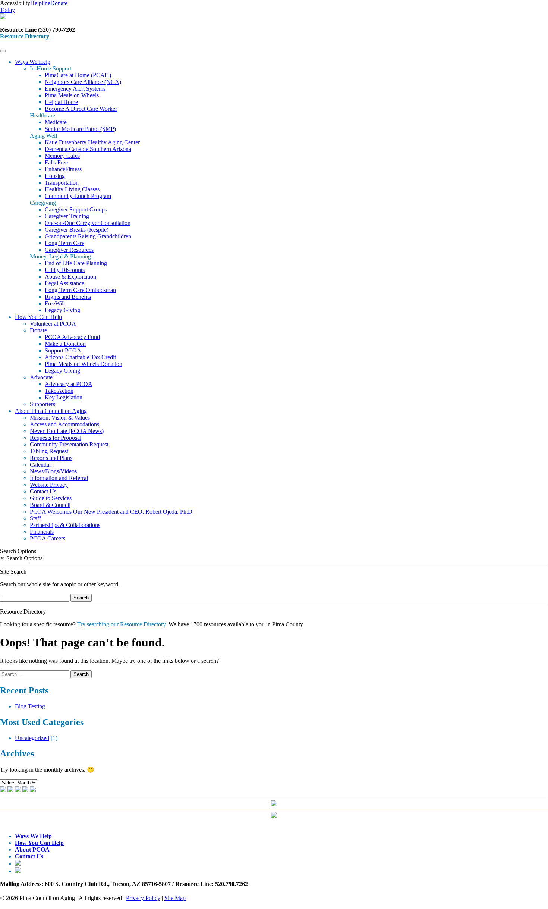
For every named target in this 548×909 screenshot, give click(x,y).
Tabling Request (49, 451)
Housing (55, 176)
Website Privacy (49, 485)
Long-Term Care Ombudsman (80, 290)
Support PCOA (63, 350)
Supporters (42, 404)
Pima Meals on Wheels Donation (83, 364)
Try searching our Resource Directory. (122, 624)
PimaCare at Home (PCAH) (78, 75)
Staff (35, 518)
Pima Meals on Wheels (72, 95)
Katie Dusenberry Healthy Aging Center (92, 142)
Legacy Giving (62, 310)
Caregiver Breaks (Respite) (76, 229)
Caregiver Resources (69, 250)
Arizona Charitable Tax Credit (80, 357)
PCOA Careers (47, 538)
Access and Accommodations (64, 424)
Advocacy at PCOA (68, 384)
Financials (42, 532)
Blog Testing (30, 706)
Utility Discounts (65, 270)
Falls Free (56, 162)
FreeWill (55, 303)
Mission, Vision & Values (60, 417)
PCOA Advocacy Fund (72, 337)
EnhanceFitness (63, 169)
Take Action (59, 391)
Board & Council (50, 505)
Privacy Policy (143, 898)
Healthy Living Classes (72, 189)
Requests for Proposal (55, 438)
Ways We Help (32, 62)
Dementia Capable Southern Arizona (88, 149)
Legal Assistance (64, 283)
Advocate (41, 377)
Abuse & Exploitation (70, 276)
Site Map (175, 898)
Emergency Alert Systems (75, 88)
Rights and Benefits (68, 297)
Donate (38, 330)
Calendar (40, 464)
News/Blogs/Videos (53, 471)
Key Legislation (63, 397)
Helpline (40, 3)
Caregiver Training (67, 216)
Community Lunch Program (78, 196)
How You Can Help (38, 317)
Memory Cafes (62, 156)
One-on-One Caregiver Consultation (87, 223)
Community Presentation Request (69, 444)
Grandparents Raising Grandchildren (88, 236)
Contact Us (43, 491)
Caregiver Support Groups (76, 209)
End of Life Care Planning (76, 263)
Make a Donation (65, 344)
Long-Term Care (64, 243)
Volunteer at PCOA (53, 323)
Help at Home (61, 102)
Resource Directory (24, 36)
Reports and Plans (51, 458)
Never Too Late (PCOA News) (67, 431)
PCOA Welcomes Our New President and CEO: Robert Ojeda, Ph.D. (112, 511)
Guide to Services (51, 498)
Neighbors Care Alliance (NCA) (83, 82)
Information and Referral (59, 478)
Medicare (56, 122)
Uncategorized (32, 738)
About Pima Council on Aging (51, 411)
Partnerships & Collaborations (65, 525)
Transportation (62, 182)
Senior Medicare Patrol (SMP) (80, 129)
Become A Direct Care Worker (81, 109)
